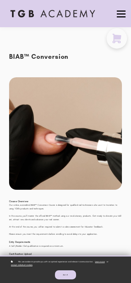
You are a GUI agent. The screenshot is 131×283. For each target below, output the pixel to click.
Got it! (65, 275)
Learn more (100, 262)
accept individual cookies (21, 265)
